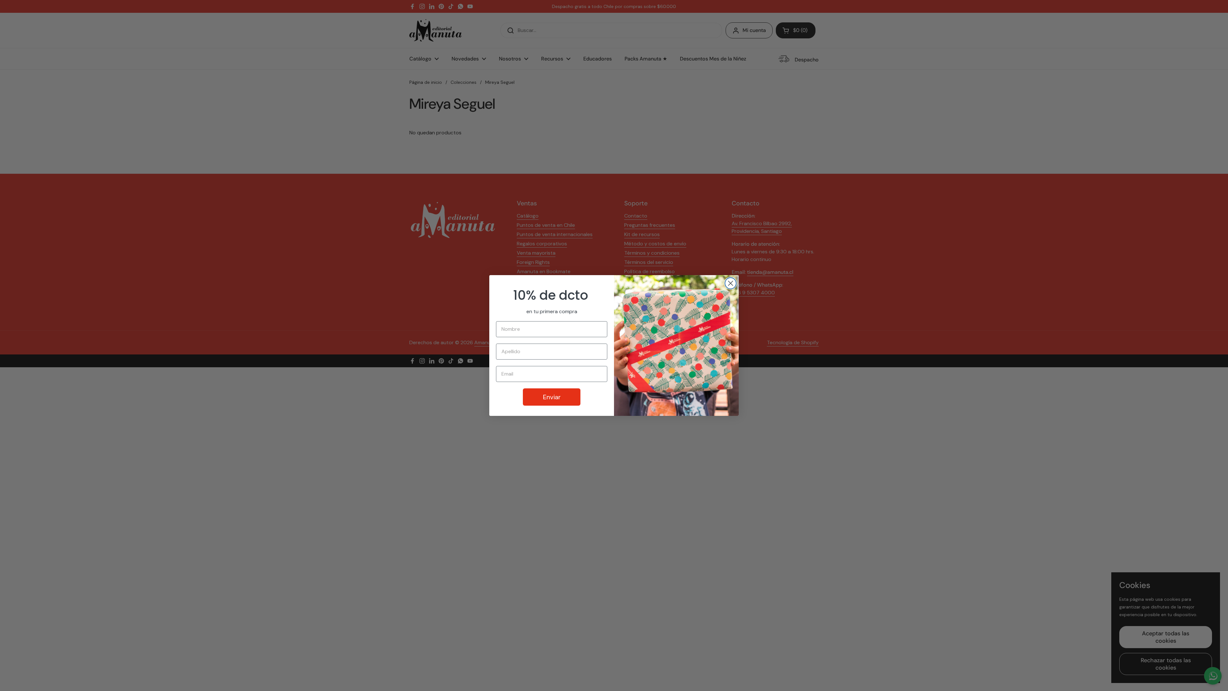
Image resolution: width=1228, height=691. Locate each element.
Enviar (552, 397)
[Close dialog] (730, 283)
